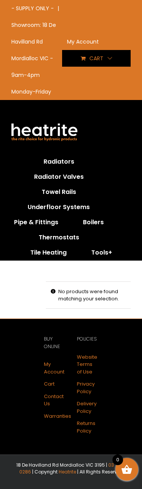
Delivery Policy (87, 407)
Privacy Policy (86, 387)
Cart (49, 383)
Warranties (57, 416)
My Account (54, 368)
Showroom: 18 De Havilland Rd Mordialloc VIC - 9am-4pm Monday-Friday (33, 58)
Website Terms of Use (87, 364)
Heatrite (67, 472)
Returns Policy (86, 427)
